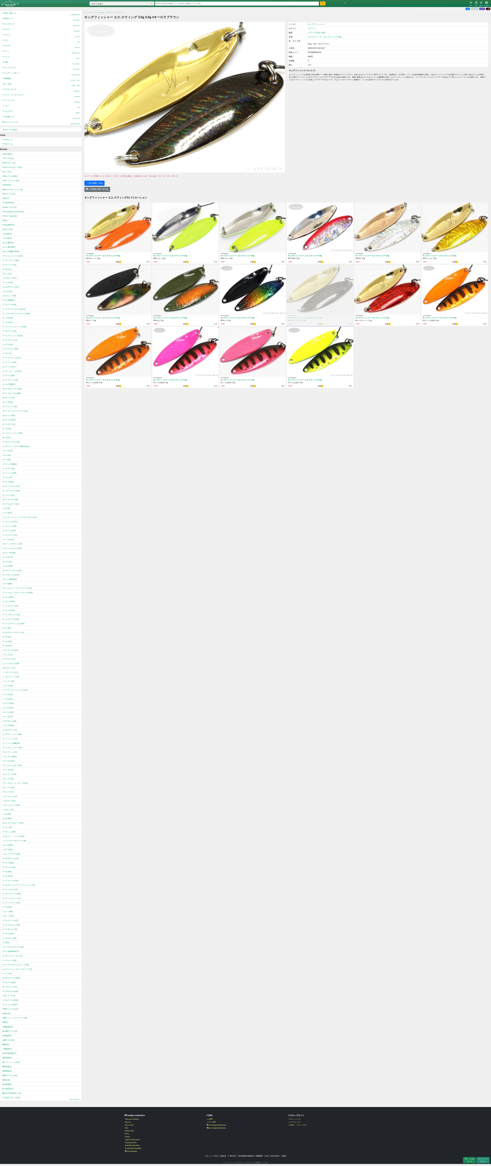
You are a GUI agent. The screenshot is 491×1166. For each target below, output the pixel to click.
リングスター (9, 938)
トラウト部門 (211, 1122)
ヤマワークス (8, 867)
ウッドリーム (9, 362)
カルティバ (8, 415)
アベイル (7, 282)
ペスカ (6, 814)
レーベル (7, 973)
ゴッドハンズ (9, 473)
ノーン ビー (8, 681)
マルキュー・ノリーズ (13, 836)
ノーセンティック (10, 677)
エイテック (8, 375)
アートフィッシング (12, 336)
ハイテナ (7, 686)
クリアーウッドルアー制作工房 (16, 446)
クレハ (6, 455)
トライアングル (10, 650)
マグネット (9, 832)
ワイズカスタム (10, 991)
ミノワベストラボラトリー (14, 841)
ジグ (42, 41)
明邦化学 (7, 1058)
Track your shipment (132, 1119)
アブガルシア (9, 278)
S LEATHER (8, 203)
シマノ (7, 513)
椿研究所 (7, 1067)
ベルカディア (8, 801)
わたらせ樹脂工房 (10, 251)
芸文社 (6, 1080)
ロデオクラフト (11, 978)
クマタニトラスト (11, 442)
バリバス (8, 708)
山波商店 (7, 1036)
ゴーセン (7, 477)
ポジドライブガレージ (13, 823)
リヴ (5, 942)
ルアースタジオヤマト (13, 947)
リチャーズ (8, 916)
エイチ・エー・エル (12, 371)
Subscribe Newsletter (132, 1145)
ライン (42, 52)
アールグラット (9, 340)
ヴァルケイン (10, 1000)
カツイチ (7, 402)
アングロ (7, 322)
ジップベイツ (9, 526)
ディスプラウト (10, 619)
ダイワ (7, 584)
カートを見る (470, 1160)
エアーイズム (8, 367)
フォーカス (8, 761)
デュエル (7, 641)
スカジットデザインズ (12, 544)
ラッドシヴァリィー (11, 898)
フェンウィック (9, 752)
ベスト (42, 106)
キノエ (6, 429)
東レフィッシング (11, 1062)
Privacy (127, 1137)
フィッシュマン (9, 739)
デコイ (6, 628)
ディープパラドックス (13, 623)
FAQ (126, 1128)
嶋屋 (5, 1044)
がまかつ (7, 229)
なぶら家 (8, 243)
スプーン (42, 35)
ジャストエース (9, 535)
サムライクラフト (11, 486)
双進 (5, 1022)
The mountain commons (13, 212)
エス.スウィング (315, 37)
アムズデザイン (10, 287)
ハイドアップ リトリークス (15, 690)
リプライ (8, 934)
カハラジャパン (9, 406)
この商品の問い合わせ (98, 189)
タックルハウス (10, 575)
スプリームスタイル (12, 548)
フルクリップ (9, 774)
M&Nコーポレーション (12, 189)
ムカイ (7, 845)
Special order (129, 1131)
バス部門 (210, 1119)
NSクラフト (8, 194)
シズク (6, 508)
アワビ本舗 (8, 300)
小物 (42, 63)
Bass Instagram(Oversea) (217, 1128)
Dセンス (6, 172)
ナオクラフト (8, 659)
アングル (7, 318)
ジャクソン (9, 530)
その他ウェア (42, 117)
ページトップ (484, 1160)
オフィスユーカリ (11, 393)
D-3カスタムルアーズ (12, 167)
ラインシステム (10, 889)
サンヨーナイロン (11, 491)
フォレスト (9, 756)
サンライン (8, 495)
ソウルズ (7, 566)
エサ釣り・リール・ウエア (297, 1125)
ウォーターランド (11, 358)
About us (128, 1122)
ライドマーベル (10, 881)
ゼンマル (7, 562)
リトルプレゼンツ (11, 925)
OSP (5, 198)
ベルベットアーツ (11, 805)
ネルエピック (8, 668)
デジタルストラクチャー (13, 632)
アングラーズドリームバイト (16, 313)
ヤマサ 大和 (8, 863)
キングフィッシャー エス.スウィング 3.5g (103, 256)
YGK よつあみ (9, 216)
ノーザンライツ (10, 672)
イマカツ (7, 353)
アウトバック (9, 265)
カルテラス (9, 420)
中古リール (8, 144)
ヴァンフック (9, 1005)
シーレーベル (9, 522)
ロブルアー (9, 982)
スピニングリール (42, 123)
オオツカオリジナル (12, 389)
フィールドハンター (12, 748)
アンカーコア (9, 305)
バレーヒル (8, 712)
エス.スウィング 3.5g (332, 37)
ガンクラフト (8, 424)
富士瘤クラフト (9, 1031)
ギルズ (6, 437)
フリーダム (8, 770)
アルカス (7, 291)
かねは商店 (8, 225)
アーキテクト (9, 331)
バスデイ (8, 703)
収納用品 (42, 79)
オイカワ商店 (8, 384)
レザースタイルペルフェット (15, 965)
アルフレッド (9, 296)
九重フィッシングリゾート (14, 1018)
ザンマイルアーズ (10, 504)
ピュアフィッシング (12, 734)
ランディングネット (42, 73)
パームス (8, 725)
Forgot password (130, 1142)
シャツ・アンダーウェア (42, 95)
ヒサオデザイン (9, 730)
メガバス (7, 849)
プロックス (8, 792)
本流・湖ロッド (42, 13)
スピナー (42, 46)
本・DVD (42, 84)
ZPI (4, 220)
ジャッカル (8, 539)
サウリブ (8, 482)
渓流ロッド (42, 19)
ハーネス (7, 699)
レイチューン (9, 960)
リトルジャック (10, 920)
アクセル (7, 269)
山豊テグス (8, 1040)
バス (467, 9)
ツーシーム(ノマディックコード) (17, 593)
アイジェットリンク (12, 256)
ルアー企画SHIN (10, 951)
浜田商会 (7, 1071)
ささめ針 (7, 234)
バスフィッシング (294, 1119)
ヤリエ (7, 872)
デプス (6, 637)
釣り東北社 (8, 1089)
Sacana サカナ (9, 207)
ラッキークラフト (11, 894)
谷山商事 (7, 1084)
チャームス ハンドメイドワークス (17, 588)
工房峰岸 (7, 1049)
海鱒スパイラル (9, 1075)
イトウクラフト (10, 349)
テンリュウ (8, 610)
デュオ (7, 646)
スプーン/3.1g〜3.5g (99, 12)
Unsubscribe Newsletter (133, 1148)
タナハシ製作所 (9, 579)
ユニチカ (7, 876)
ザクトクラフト (10, 499)
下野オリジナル (10, 1009)
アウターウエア (42, 90)
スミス (7, 557)
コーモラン (8, 468)
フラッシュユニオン (12, 765)
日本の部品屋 (9, 1053)
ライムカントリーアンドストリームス (18, 885)
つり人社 (7, 238)
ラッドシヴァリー (11, 903)
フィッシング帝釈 (11, 743)
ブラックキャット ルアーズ (15, 783)
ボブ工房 (7, 818)
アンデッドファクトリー (14, 327)
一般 (488, 9)
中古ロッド (8, 140)
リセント (7, 912)
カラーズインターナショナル (15, 411)
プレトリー (8, 787)
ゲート (6, 460)
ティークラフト (10, 606)
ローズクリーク (9, 987)
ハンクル (7, 694)
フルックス (8, 779)
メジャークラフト (11, 854)
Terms (127, 1134)
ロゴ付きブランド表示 (41, 1098)
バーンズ (7, 717)
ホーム (84, 12)
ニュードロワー (10, 663)
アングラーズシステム (14, 309)
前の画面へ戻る (95, 183)
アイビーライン (10, 260)
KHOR (6, 185)
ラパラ (7, 907)
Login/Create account (132, 1140)
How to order (129, 1125)
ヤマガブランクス (10, 858)
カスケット (8, 398)
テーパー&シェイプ (11, 615)
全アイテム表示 (10, 130)
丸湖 (6, 1013)
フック (42, 57)
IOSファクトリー (10, 180)
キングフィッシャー (12, 433)
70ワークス (8, 158)
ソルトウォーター (294, 1122)
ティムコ (8, 597)
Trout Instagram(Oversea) (217, 1125)
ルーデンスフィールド (12, 956)
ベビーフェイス (9, 796)
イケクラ (7, 344)
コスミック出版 (9, 464)
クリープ (7, 451)
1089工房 (7, 154)
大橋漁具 (7, 1027)
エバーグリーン (10, 380)
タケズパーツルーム (11, 570)
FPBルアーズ (9, 176)
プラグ (42, 30)
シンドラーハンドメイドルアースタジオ (19, 517)
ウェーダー (42, 112)
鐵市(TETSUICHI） (11, 1093)
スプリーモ (9, 553)
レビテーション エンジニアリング (17, 969)
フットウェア (42, 101)
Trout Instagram (131, 1151)
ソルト (482, 9)
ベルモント (8, 810)
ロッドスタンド (42, 68)
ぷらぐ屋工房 (8, 247)
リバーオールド (9, 929)
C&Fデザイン (8, 163)
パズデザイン (9, 721)
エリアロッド (42, 24)
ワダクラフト (8, 996)
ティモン (8, 601)
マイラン (7, 827)
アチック (7, 274)
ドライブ (7, 655)
